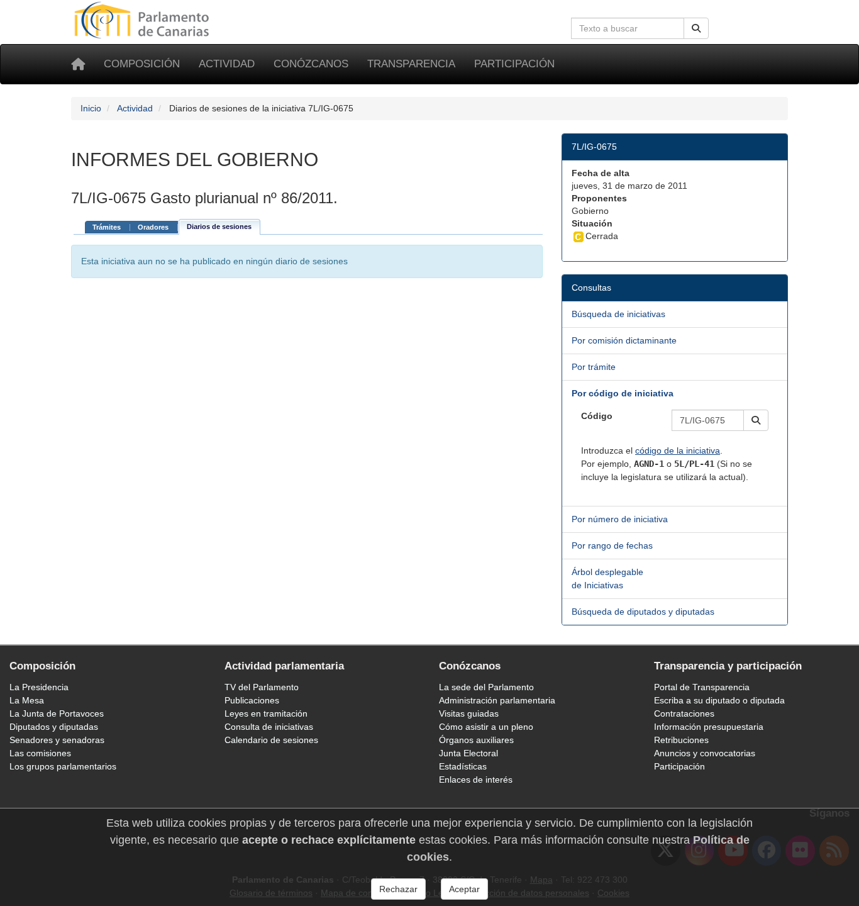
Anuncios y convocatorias (704, 753)
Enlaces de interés (476, 780)
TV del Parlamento (261, 687)
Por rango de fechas (612, 545)
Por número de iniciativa (620, 519)
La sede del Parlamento (486, 687)
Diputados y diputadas (53, 727)
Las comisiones (40, 753)
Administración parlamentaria (497, 700)
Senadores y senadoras (56, 740)
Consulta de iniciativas (268, 727)
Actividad (227, 64)
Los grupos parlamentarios (62, 766)
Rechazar (398, 889)
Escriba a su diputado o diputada (719, 700)
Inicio (90, 108)
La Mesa (26, 700)
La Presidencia (39, 687)
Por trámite (594, 367)
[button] (755, 420)
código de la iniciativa (677, 450)
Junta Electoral (468, 753)
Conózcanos (311, 64)
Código (596, 416)
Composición (142, 64)
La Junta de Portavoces (56, 713)
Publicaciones (251, 700)
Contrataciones (684, 713)
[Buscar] (696, 28)
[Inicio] (78, 64)
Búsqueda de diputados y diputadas (643, 612)
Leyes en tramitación (266, 713)
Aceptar (464, 889)
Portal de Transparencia (702, 687)
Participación (514, 64)
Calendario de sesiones (271, 740)
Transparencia (411, 64)
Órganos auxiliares (476, 740)
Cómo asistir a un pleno (486, 727)
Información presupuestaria (708, 727)
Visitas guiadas (469, 713)
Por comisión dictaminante (624, 340)
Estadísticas (463, 766)
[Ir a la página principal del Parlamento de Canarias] (143, 19)
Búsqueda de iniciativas (618, 314)
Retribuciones (681, 740)
